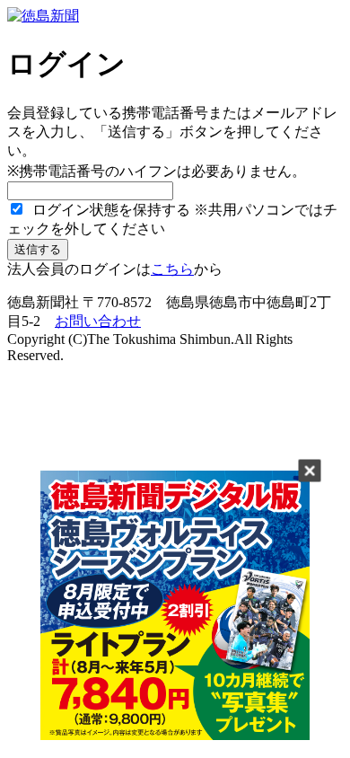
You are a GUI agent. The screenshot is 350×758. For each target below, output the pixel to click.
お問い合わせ (98, 321)
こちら (172, 269)
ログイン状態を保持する (109, 209)
